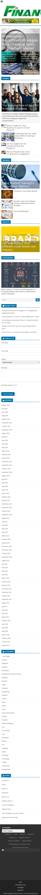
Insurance (5, 720)
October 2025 (6, 426)
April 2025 (5, 447)
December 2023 (7, 504)
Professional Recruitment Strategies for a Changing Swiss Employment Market (20, 42)
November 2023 (7, 507)
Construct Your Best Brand (25, 191)
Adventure (5, 663)
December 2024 (7, 461)
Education (5, 688)
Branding (4, 677)
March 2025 (5, 451)
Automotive (5, 670)
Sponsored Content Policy (10, 817)
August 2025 (6, 433)
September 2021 (7, 599)
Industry (4, 716)
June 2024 (5, 483)
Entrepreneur (6, 692)
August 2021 (6, 603)
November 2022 (7, 550)
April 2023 (5, 532)
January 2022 (6, 585)
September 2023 (7, 514)
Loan (3, 734)
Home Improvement (8, 713)
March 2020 (5, 635)
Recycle (4, 741)
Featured (4, 695)
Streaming (5, 755)
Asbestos (5, 667)
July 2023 (4, 522)
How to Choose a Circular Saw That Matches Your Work (29, 70)
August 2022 (6, 560)
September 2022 (7, 557)
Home (4, 709)
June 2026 (5, 412)
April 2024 (5, 490)
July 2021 (4, 606)
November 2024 (7, 465)
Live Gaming (5, 730)
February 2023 (6, 539)
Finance (4, 699)
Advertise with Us (7, 801)
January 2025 (6, 458)
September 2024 (7, 472)
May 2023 (5, 529)
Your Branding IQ (21, 211)
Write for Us (5, 797)
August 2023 (6, 518)
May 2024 (5, 486)
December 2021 (7, 589)
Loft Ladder (6, 656)
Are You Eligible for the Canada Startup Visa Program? (16, 145)
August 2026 (6, 405)
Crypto (4, 684)
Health (4, 706)
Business (4, 681)
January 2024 (6, 500)
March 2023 (5, 536)
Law (3, 727)
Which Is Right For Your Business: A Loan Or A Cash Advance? (18, 127)
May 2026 (5, 416)
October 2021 (6, 596)
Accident (4, 660)
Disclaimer (5, 793)
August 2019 (6, 645)
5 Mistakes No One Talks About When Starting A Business (25, 135)
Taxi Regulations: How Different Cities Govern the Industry (19, 246)
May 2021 (5, 613)
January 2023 (6, 543)
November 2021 (7, 592)
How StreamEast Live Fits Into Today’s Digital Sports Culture (9, 57)
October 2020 (6, 620)
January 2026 (6, 419)
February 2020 (6, 638)
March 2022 (5, 578)
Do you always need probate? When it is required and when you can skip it (30, 57)
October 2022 (6, 553)
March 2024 (5, 493)
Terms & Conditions (8, 805)
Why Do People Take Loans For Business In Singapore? (18, 152)
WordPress (34, 893)
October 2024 (6, 469)
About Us (5, 789)
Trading (4, 762)
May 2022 (5, 571)
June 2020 (5, 624)
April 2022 (5, 575)
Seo (3, 745)
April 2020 (5, 631)
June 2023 (5, 525)
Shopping (5, 748)
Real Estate (5, 738)
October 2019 (6, 642)
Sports (4, 752)
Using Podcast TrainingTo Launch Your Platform (18, 184)
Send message (7, 394)
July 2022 (4, 564)
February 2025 (6, 454)
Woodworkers (6, 769)
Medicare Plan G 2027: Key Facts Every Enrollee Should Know (9, 68)
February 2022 (6, 582)
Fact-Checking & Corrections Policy (12, 813)
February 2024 (6, 497)
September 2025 (7, 430)
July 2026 (4, 409)
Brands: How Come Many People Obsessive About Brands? (24, 203)
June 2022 (5, 567)
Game (4, 702)
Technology (5, 759)
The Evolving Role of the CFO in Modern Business (20, 106)
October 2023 (6, 511)
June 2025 (5, 440)
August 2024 (6, 476)
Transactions (6, 766)
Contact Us (5, 780)
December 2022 (7, 546)
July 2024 (4, 479)
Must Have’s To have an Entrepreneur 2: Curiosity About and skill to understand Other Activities (18, 291)
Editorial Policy (6, 809)
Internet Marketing (7, 723)
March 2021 (5, 617)
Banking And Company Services (11, 674)
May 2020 (5, 628)
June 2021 (5, 610)
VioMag (10, 893)
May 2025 (5, 444)
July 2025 (4, 437)
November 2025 (7, 423)
